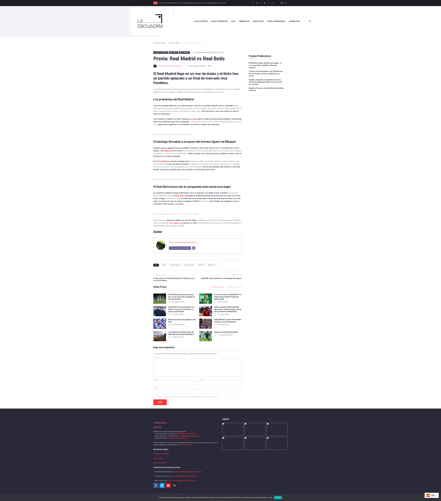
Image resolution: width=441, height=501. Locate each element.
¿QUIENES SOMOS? (160, 422)
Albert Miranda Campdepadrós (170, 66)
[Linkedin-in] (272, 3)
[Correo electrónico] (193, 248)
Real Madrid (184, 52)
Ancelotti (193, 119)
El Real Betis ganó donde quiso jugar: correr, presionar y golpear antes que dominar (181, 297)
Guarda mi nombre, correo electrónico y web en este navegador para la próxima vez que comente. (187, 397)
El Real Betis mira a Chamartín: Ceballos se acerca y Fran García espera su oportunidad (181, 309)
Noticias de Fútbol (159, 43)
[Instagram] (260, 3)
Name (155, 379)
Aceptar (278, 497)
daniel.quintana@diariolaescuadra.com (184, 476)
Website (155, 388)
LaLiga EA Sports (174, 43)
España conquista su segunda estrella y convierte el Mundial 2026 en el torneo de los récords (265, 82)
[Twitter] (257, 3)
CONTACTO (157, 427)
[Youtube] (264, 3)
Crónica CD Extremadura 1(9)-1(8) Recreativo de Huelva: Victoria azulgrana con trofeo (266, 73)
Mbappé (167, 151)
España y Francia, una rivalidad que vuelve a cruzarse (266, 89)
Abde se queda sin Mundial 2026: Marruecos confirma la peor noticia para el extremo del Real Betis (227, 309)
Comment (156, 357)
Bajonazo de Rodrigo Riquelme (226, 332)
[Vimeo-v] (268, 3)
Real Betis (174, 52)
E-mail (201, 379)
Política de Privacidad (160, 454)
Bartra (177, 223)
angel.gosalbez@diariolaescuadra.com (188, 472)
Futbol (164, 265)
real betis (201, 265)
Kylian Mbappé (174, 265)
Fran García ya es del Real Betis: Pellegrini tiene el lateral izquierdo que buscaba (228, 297)
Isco (171, 223)
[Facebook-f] (253, 3)
